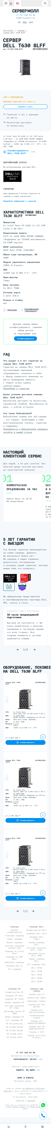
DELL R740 (36, 971)
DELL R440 (36, 978)
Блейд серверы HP (14, 1002)
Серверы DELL (36, 926)
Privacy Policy (19, 1107)
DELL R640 (36, 974)
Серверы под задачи (36, 990)
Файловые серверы (14, 962)
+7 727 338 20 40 (25, 15)
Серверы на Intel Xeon (14, 952)
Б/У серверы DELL (36, 964)
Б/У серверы (14, 969)
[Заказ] (8, 1126)
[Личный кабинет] (25, 1126)
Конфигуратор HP (14, 992)
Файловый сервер (37, 1001)
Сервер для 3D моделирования (36, 1027)
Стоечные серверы (14, 935)
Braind (31, 1100)
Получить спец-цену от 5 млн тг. (19, 101)
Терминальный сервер (36, 1016)
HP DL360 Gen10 (14, 1030)
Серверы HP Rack (14, 995)
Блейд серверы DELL (36, 943)
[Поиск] (45, 3)
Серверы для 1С (14, 965)
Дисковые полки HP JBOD (14, 1012)
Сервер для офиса (36, 997)
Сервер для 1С (36, 994)
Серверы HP (14, 989)
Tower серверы (14, 939)
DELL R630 (36, 981)
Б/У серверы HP (14, 1020)
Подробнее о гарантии (16, 388)
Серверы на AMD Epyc (14, 958)
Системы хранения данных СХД (14, 947)
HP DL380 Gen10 (14, 1027)
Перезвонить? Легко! (25, 1059)
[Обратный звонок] (42, 1126)
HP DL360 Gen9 (14, 1037)
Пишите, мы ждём (25, 1070)
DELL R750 (36, 968)
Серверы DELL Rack (36, 933)
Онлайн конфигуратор (14, 931)
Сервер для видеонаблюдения (37, 1022)
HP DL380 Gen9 (14, 1034)
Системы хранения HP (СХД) (14, 1007)
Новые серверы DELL (36, 960)
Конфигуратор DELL (36, 930)
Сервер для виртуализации (36, 1011)
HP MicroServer (14, 1023)
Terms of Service (37, 1107)
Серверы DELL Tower (36, 938)
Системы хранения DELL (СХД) (36, 949)
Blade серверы (14, 942)
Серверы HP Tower (14, 999)
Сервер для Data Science (37, 1036)
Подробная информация (19, 201)
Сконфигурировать (25, 338)
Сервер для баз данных (36, 1005)
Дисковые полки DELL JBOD (36, 954)
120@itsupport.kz (25, 18)
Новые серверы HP (14, 1017)
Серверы (14, 926)
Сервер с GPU (36, 1032)
